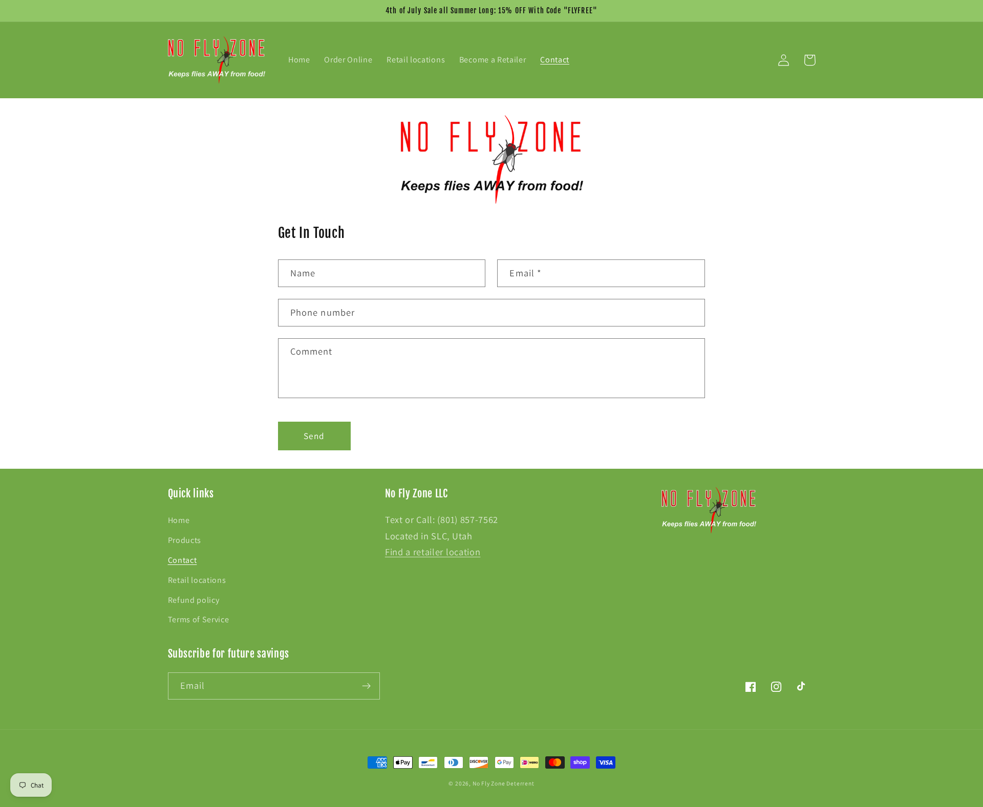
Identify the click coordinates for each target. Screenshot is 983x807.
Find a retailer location (433, 552)
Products (185, 540)
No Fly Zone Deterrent (504, 783)
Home (179, 520)
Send (314, 436)
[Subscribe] (366, 686)
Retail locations (197, 580)
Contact (182, 560)
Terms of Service (198, 619)
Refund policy (194, 600)
